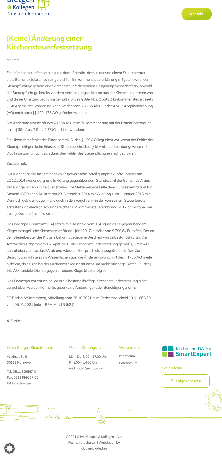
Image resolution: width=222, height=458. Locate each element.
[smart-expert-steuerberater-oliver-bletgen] (186, 346)
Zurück (16, 320)
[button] (9, 448)
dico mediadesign (94, 448)
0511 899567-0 (24, 371)
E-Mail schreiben (19, 383)
